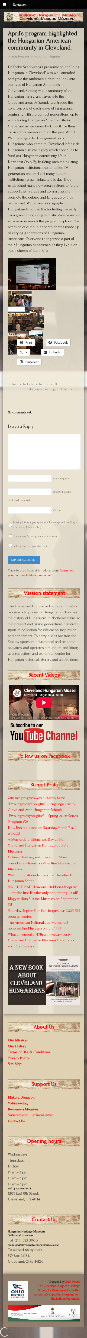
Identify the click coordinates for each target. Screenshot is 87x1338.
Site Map (15, 1064)
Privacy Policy (18, 1058)
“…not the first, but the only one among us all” (43, 892)
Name (61, 478)
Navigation (19, 4)
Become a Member (23, 1109)
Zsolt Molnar (72, 1281)
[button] (32, 274)
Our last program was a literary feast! (36, 798)
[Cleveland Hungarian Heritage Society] (43, 19)
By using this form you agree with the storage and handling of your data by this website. (45, 525)
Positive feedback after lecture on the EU (32, 384)
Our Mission (17, 1040)
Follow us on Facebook (44, 756)
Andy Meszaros (20, 56)
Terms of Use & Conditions (29, 1052)
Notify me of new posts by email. (30, 546)
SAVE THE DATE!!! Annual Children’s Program (42, 887)
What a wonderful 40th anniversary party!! (40, 934)
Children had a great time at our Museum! (40, 857)
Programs (55, 56)
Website (57, 510)
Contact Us (16, 1121)
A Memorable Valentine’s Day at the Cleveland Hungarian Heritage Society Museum (38, 845)
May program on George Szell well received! (54, 389)
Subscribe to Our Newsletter (30, 1115)
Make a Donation (21, 1097)
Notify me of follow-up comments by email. (36, 536)
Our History (17, 1046)
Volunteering (18, 1103)
